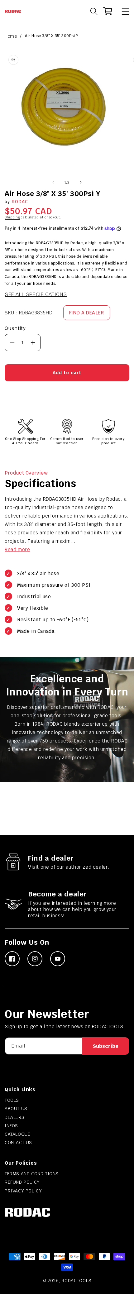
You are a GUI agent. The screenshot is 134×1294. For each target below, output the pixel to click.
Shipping (12, 217)
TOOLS (12, 1100)
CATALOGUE (17, 1134)
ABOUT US (16, 1108)
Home (11, 36)
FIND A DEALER (86, 313)
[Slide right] (81, 182)
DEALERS (14, 1117)
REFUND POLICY (22, 1182)
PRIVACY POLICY (23, 1191)
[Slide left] (53, 182)
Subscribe (105, 1046)
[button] (122, 11)
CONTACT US (18, 1142)
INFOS (11, 1126)
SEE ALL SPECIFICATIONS (36, 294)
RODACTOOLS (76, 1280)
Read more (17, 549)
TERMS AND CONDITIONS (32, 1174)
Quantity (15, 328)
